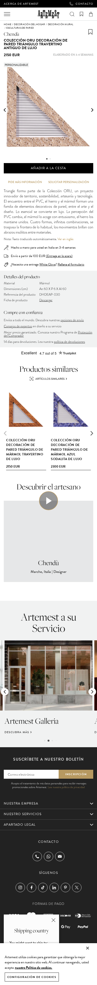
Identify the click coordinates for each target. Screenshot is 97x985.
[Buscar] (72, 14)
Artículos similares (50, 379)
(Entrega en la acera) (59, 256)
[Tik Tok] (42, 887)
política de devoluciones (69, 342)
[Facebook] (31, 887)
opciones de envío (72, 320)
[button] (4, 110)
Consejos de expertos (18, 326)
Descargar (46, 300)
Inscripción (76, 774)
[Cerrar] (87, 948)
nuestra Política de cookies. (33, 967)
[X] (76, 887)
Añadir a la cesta (48, 168)
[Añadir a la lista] (90, 32)
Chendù (11, 34)
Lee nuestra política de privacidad (66, 787)
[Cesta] (91, 14)
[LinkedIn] (54, 887)
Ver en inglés (65, 239)
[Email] (59, 856)
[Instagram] (20, 887)
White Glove (47, 264)
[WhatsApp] (48, 856)
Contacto (84, 4)
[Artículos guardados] (81, 14)
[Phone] (37, 856)
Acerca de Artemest (21, 4)
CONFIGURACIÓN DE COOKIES (31, 977)
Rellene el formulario (71, 264)
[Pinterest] (65, 887)
